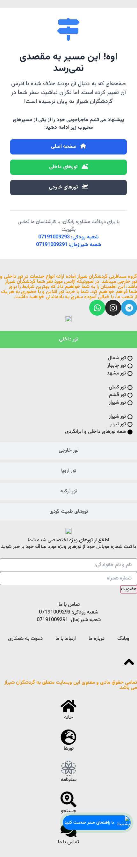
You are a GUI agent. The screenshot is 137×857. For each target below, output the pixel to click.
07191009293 (54, 612)
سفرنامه (68, 780)
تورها (69, 749)
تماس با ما (68, 842)
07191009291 (52, 620)
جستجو (68, 811)
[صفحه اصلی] (68, 706)
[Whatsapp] (97, 308)
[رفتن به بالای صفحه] (129, 662)
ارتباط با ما (65, 639)
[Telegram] (129, 308)
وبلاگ (123, 639)
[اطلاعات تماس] (68, 831)
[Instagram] (113, 308)
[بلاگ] (68, 768)
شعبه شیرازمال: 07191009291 (68, 245)
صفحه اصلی (64, 147)
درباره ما (97, 639)
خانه (68, 718)
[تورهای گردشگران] (68, 737)
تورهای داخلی (64, 167)
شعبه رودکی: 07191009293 (68, 237)
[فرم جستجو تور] (68, 799)
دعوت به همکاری (25, 639)
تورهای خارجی (64, 187)
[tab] (68, 339)
